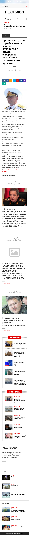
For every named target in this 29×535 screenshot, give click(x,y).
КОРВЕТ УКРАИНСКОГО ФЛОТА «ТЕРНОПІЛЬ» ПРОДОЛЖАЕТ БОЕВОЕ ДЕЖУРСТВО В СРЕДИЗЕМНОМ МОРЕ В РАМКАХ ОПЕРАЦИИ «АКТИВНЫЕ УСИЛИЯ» (14, 271)
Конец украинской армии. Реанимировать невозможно (14, 25)
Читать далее (7, 231)
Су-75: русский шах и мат (17, 476)
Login (21, 1)
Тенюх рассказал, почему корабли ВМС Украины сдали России (20, 436)
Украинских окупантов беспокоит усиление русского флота (19, 410)
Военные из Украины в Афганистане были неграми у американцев (19, 418)
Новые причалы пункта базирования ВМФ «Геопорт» (19, 373)
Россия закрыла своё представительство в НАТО (19, 364)
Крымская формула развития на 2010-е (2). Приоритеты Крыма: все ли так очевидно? (18, 510)
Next (26, 19)
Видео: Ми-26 (14, 485)
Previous (24, 19)
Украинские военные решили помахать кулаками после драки (19, 427)
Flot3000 (14, 12)
